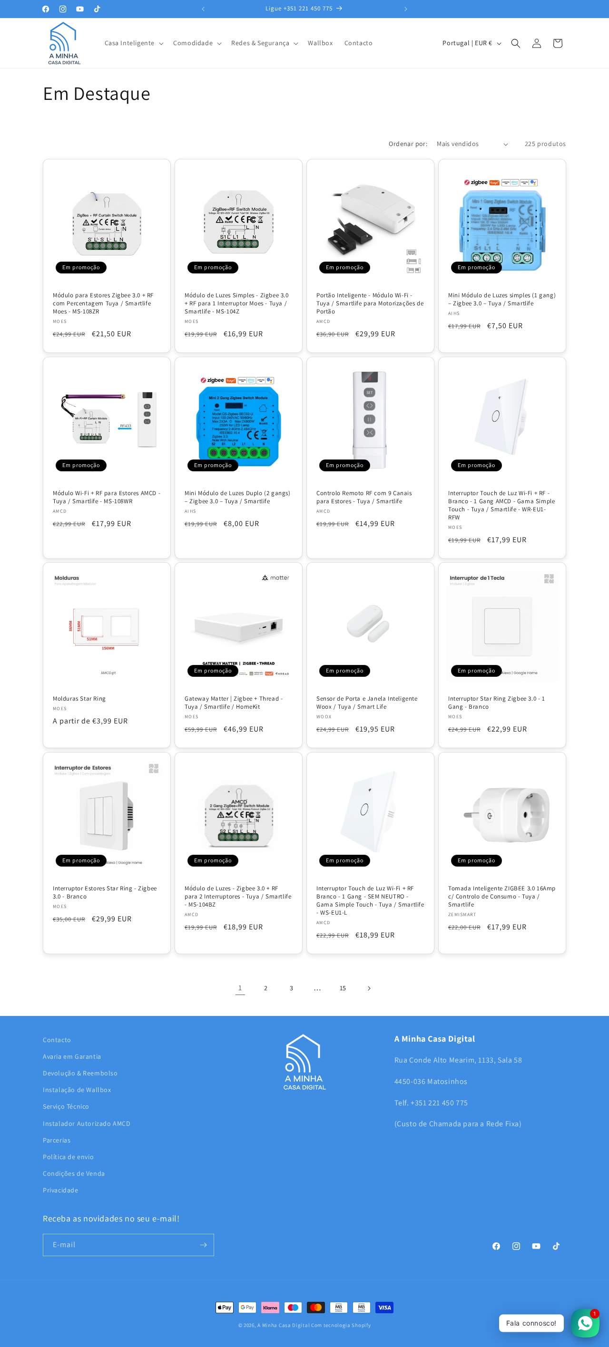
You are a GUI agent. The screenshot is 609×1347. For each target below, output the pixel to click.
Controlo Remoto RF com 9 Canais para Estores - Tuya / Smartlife (364, 497)
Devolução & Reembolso (80, 1073)
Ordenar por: (408, 143)
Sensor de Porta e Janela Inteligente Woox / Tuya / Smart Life (367, 703)
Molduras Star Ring (79, 699)
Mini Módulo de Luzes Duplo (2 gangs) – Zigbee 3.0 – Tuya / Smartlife (238, 497)
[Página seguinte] (368, 988)
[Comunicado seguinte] (405, 9)
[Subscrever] (203, 1245)
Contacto (57, 1039)
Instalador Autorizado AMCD (87, 1123)
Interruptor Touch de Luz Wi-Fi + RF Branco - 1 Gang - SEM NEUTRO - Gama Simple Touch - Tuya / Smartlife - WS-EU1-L (370, 901)
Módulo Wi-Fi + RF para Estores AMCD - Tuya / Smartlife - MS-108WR (106, 497)
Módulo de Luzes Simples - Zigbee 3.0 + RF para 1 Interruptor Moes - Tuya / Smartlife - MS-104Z (237, 303)
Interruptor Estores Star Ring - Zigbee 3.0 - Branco (105, 892)
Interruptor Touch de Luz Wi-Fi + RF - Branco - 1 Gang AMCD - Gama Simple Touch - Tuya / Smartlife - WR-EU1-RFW (501, 505)
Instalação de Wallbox (77, 1089)
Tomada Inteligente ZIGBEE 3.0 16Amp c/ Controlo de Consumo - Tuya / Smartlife (502, 896)
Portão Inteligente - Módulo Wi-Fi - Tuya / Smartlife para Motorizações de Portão (369, 303)
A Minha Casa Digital (283, 1325)
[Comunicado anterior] (203, 9)
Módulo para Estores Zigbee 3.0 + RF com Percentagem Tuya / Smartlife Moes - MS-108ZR (103, 303)
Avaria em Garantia (72, 1056)
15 (343, 988)
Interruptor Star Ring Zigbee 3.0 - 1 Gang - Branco (496, 703)
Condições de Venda (74, 1173)
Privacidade (61, 1190)
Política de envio (68, 1156)
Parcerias (56, 1140)
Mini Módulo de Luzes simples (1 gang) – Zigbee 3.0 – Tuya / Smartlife (502, 299)
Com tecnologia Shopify (341, 1325)
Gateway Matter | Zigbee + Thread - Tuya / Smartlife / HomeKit (234, 703)
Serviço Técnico (66, 1106)
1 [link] (240, 988)
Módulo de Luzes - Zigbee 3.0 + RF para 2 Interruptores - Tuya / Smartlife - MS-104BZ (238, 896)
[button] (133, 43)
